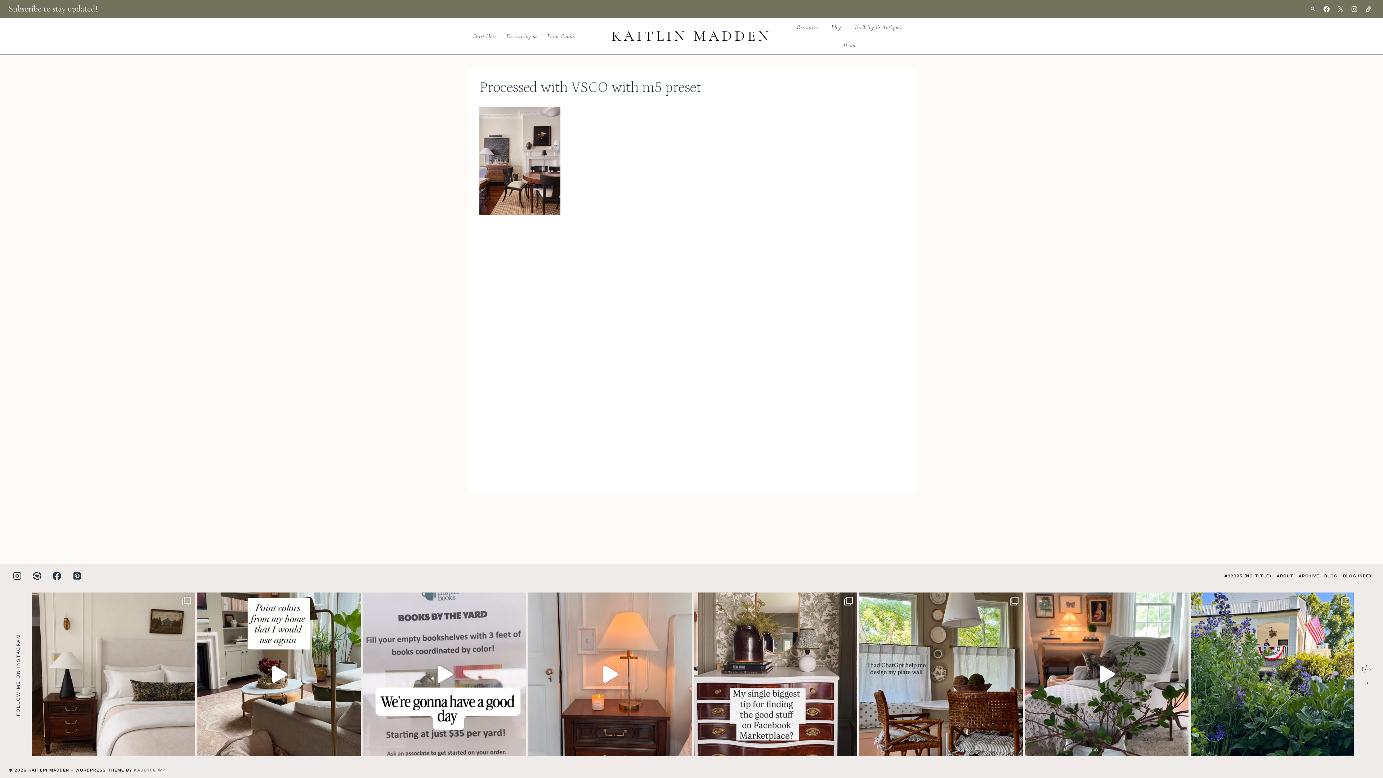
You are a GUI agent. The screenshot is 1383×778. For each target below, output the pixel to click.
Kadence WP (150, 770)
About (849, 45)
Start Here (485, 36)
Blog (836, 27)
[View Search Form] (1312, 9)
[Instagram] (1354, 9)
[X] (1340, 9)
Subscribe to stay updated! (53, 9)
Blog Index (1357, 575)
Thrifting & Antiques (877, 27)
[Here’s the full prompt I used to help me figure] (941, 674)
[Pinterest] (77, 576)
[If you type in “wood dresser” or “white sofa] (776, 674)
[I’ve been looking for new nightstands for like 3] (610, 674)
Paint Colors (561, 36)
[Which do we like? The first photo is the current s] (113, 674)
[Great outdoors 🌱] (1272, 674)
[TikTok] (1368, 9)
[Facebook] (1327, 9)
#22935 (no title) (1248, 575)
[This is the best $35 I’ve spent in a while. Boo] (445, 674)
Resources (807, 27)
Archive (1309, 575)
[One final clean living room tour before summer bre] (1107, 674)
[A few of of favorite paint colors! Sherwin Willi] (279, 674)
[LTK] (37, 576)
